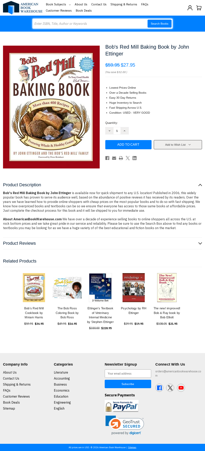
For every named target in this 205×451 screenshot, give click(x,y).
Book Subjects (56, 4)
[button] (125, 425)
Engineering (62, 402)
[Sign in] (190, 8)
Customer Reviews (59, 10)
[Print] (121, 158)
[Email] (114, 158)
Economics (61, 390)
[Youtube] (181, 388)
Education (61, 396)
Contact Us (99, 4)
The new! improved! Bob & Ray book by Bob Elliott (167, 313)
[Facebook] (107, 158)
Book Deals (84, 10)
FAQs (144, 4)
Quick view (34, 287)
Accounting (62, 378)
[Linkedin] (135, 158)
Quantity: (111, 123)
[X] (128, 158)
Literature (61, 372)
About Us (81, 4)
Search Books (159, 23)
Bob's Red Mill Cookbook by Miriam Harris (34, 313)
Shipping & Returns (124, 4)
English (59, 408)
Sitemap (9, 408)
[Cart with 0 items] (199, 8)
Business (60, 384)
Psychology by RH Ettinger (133, 311)
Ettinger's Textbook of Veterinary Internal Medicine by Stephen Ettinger (100, 315)
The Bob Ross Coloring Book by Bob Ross (67, 313)
